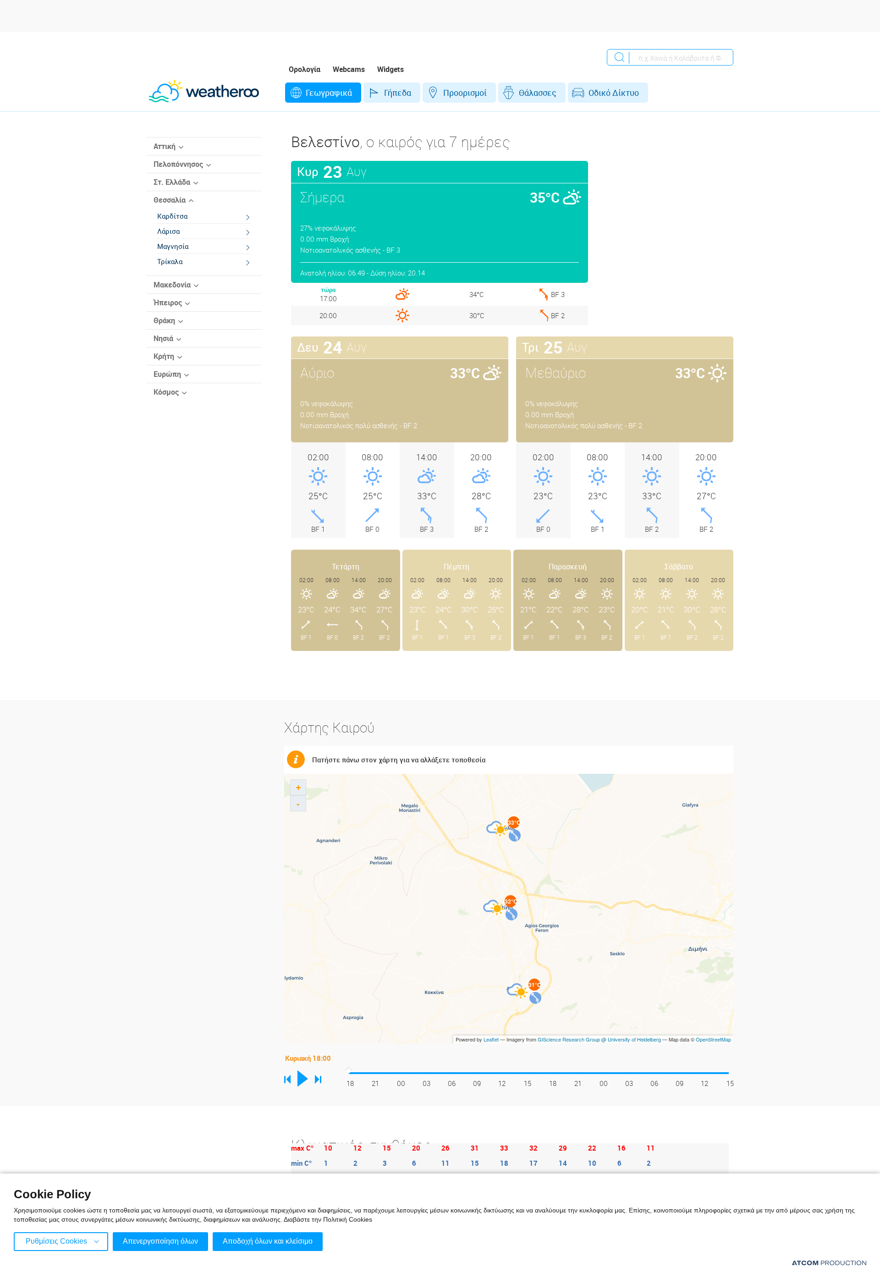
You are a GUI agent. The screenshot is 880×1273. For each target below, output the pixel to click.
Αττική (165, 146)
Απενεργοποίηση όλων (160, 1241)
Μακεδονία (172, 285)
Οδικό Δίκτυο (613, 92)
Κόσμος (166, 392)
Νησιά (163, 338)
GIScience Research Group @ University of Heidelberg (599, 1039)
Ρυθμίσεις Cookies (56, 1241)
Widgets (390, 69)
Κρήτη (164, 356)
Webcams (349, 69)
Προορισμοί (465, 92)
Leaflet (491, 1039)
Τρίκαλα (169, 261)
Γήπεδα (397, 92)
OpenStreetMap (713, 1039)
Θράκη (164, 320)
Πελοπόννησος (178, 164)
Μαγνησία (172, 246)
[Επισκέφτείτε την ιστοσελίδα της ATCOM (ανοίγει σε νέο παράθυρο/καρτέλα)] (829, 1262)
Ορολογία (304, 69)
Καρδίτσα (172, 215)
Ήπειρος (168, 303)
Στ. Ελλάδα (172, 182)
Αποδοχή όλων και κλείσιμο (268, 1241)
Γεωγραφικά (329, 92)
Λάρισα (168, 231)
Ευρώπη (167, 374)
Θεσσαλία (170, 200)
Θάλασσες (537, 92)
